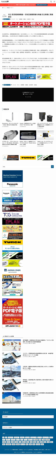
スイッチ (13, 19)
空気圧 (33, 19)
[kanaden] (12, 204)
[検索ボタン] (51, 1)
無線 (52, 442)
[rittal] (12, 211)
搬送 (34, 442)
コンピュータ (33, 437)
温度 (48, 442)
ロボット (30, 439)
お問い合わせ (48, 449)
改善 (38, 442)
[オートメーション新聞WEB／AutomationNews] (5, 1)
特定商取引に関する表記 (39, 449)
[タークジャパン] (28, 159)
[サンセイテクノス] (12, 251)
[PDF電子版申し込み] (27, 28)
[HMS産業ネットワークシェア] (12, 288)
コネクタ (27, 437)
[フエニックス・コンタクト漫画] (12, 295)
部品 (34, 444)
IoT (6, 437)
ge (3, 437)
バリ (22, 439)
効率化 (8, 442)
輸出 (27, 444)
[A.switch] (45, 79)
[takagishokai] (12, 281)
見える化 (22, 444)
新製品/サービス (6, 19)
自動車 (13, 444)
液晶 (45, 442)
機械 (41, 442)
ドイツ (18, 439)
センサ (51, 437)
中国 (40, 439)
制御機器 (20, 19)
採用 (28, 442)
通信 (30, 444)
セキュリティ (45, 437)
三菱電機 (35, 439)
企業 (43, 439)
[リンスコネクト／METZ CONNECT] (45, 160)
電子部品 (38, 444)
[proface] (28, 79)
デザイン (8, 439)
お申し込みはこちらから (42, 4)
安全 (20, 442)
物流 (4, 444)
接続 (31, 442)
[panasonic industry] (12, 187)
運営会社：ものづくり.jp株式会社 (26, 449)
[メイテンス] (11, 160)
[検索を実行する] (52, 166)
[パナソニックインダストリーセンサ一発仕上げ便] (12, 196)
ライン (17, 19)
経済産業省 (8, 444)
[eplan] (11, 79)
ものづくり (10, 437)
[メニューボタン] (54, 1)
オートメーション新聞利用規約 (11, 449)
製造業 (18, 444)
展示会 (24, 442)
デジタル (13, 439)
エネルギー (16, 437)
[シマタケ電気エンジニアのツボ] (12, 231)
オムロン (22, 437)
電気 (42, 444)
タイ (4, 439)
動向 (12, 442)
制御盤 (24, 19)
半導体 (16, 442)
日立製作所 (29, 19)
